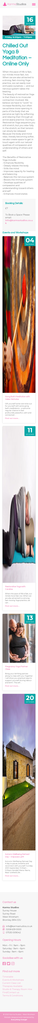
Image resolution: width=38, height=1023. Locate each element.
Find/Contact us (10, 992)
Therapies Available (12, 986)
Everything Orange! (19, 1020)
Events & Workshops (13, 980)
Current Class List (11, 983)
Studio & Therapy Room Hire (17, 989)
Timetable (7, 977)
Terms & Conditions (12, 995)
